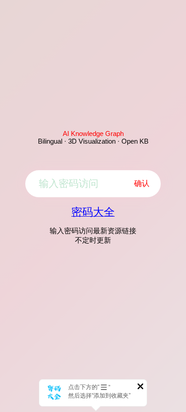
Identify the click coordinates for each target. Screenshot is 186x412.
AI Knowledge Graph (93, 133)
